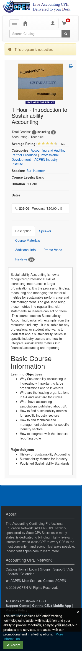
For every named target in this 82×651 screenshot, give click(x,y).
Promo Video (53, 249)
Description (23, 231)
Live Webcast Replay (40, 102)
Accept (15, 645)
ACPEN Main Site (23, 580)
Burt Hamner (35, 170)
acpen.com (31, 551)
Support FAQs (63, 569)
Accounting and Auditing (48, 150)
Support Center (17, 605)
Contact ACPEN (54, 580)
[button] (71, 66)
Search (13, 573)
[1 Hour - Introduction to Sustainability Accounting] (40, 81)
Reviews (24, 259)
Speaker (45, 231)
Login (33, 569)
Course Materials (27, 240)
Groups (45, 569)
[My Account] (52, 23)
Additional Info (25, 249)
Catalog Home (16, 569)
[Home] (25, 23)
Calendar (27, 573)
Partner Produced (24, 155)
